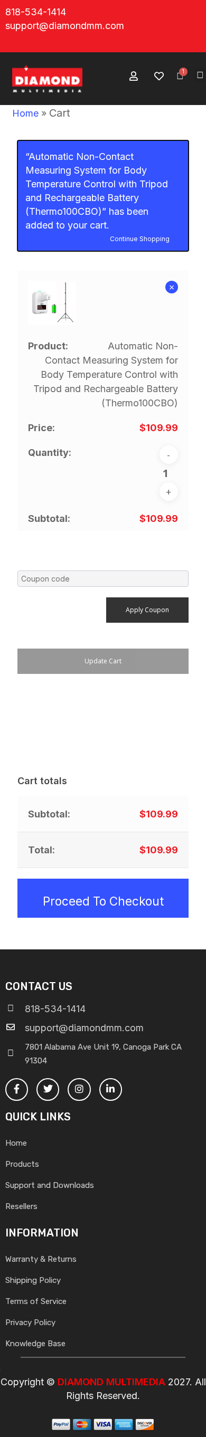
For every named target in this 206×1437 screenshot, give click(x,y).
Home (25, 113)
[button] (200, 75)
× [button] (171, 287)
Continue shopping (140, 238)
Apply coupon (147, 609)
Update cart (103, 660)
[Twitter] (47, 1089)
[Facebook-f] (16, 1089)
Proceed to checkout (103, 901)
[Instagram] (79, 1089)
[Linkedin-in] (110, 1089)
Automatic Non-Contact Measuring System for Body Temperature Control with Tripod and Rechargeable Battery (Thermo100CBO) (105, 374)
